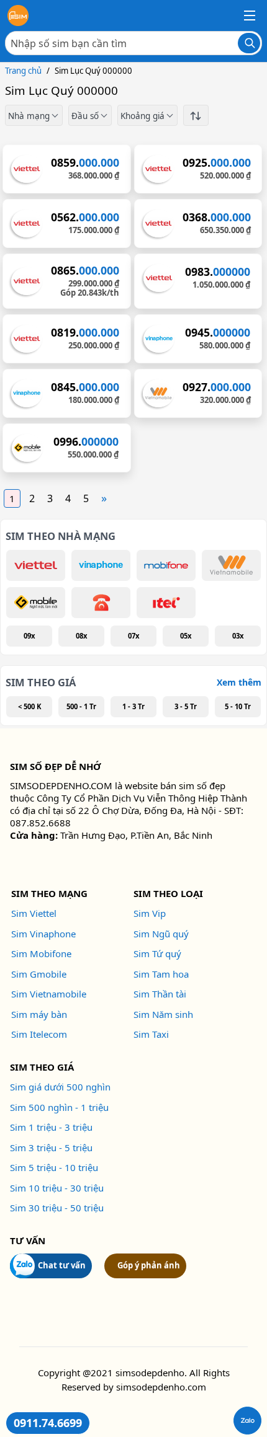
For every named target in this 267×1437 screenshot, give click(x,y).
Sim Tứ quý (157, 953)
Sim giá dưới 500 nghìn (60, 1087)
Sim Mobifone (41, 953)
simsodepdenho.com (161, 1387)
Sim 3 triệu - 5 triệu (51, 1147)
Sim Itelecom (39, 1034)
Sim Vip (150, 913)
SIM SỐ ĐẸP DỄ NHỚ (55, 766)
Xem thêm (239, 682)
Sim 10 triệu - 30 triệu (57, 1188)
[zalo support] (247, 1421)
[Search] (249, 43)
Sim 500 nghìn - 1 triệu (59, 1107)
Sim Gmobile (38, 974)
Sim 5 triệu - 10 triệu (54, 1167)
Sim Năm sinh (163, 1014)
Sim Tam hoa (161, 974)
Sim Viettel (34, 913)
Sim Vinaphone (43, 933)
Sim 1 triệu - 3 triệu (51, 1127)
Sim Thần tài (160, 994)
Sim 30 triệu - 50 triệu (57, 1207)
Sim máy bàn (39, 1014)
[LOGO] (18, 15)
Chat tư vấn (62, 1265)
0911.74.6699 (48, 1422)
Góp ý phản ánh (148, 1265)
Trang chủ (23, 70)
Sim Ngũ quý (161, 933)
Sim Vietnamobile (48, 994)
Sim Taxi (151, 1034)
